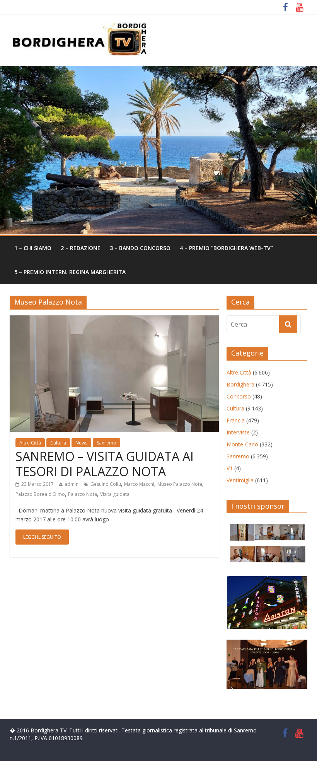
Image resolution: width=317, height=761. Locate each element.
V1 (230, 468)
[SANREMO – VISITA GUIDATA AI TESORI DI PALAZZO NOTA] (114, 320)
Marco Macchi (139, 484)
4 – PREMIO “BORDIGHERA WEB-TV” (226, 248)
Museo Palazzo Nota (179, 484)
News (81, 442)
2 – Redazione (81, 248)
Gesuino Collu (105, 484)
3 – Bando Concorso (140, 248)
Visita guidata (115, 494)
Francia (236, 420)
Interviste (238, 432)
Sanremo (106, 442)
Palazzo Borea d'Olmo (40, 494)
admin (71, 484)
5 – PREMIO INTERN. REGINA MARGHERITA (70, 272)
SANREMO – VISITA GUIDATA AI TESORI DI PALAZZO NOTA (104, 463)
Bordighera (240, 384)
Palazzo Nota (82, 494)
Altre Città (30, 442)
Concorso (239, 396)
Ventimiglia (240, 480)
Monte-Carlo (242, 444)
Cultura (58, 442)
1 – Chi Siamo (32, 248)
